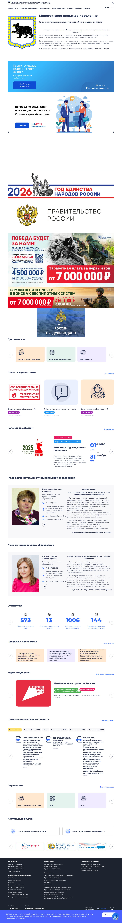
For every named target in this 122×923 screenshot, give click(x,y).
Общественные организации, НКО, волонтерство (93, 867)
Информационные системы (54, 892)
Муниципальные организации (55, 880)
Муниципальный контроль (53, 894)
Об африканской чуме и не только (60, 409)
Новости (70, 8)
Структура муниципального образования (58, 875)
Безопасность (13, 412)
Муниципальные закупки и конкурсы (57, 890)
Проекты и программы (52, 869)
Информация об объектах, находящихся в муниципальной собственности (58, 897)
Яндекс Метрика (46, 914)
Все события (109, 429)
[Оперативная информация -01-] (24, 392)
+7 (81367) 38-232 (13, 908)
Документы (48, 882)
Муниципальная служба (52, 878)
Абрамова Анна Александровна (49, 557)
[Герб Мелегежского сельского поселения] (22, 33)
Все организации (107, 787)
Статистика (48, 885)
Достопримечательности (16, 885)
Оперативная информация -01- (22, 409)
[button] (111, 355)
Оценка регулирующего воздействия (57, 887)
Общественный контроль (90, 861)
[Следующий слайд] (113, 132)
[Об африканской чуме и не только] (61, 392)
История (11, 882)
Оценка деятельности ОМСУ (91, 864)
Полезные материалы (15, 869)
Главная (10, 8)
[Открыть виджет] (115, 916)
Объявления (49, 412)
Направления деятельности (54, 864)
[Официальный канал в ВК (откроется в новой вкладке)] (112, 909)
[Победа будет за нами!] (61, 260)
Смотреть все (109, 643)
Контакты (86, 8)
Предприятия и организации (18, 897)
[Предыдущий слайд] (8, 132)
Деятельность (45, 8)
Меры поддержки (58, 8)
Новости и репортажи (15, 866)
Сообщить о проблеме (25, 85)
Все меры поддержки (105, 674)
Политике (21, 918)
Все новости (109, 374)
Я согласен (109, 915)
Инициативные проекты (89, 870)
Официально (49, 873)
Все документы (108, 721)
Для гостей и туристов (16, 887)
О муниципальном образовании (27, 8)
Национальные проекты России (74, 683)
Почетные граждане (15, 880)
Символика (12, 878)
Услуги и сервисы (14, 871)
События (78, 8)
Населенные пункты (15, 890)
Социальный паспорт (15, 892)
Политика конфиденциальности (89, 909)
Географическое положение (18, 894)
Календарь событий (15, 864)
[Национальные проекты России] (33, 693)
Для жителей (12, 861)
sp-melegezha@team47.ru (34, 908)
